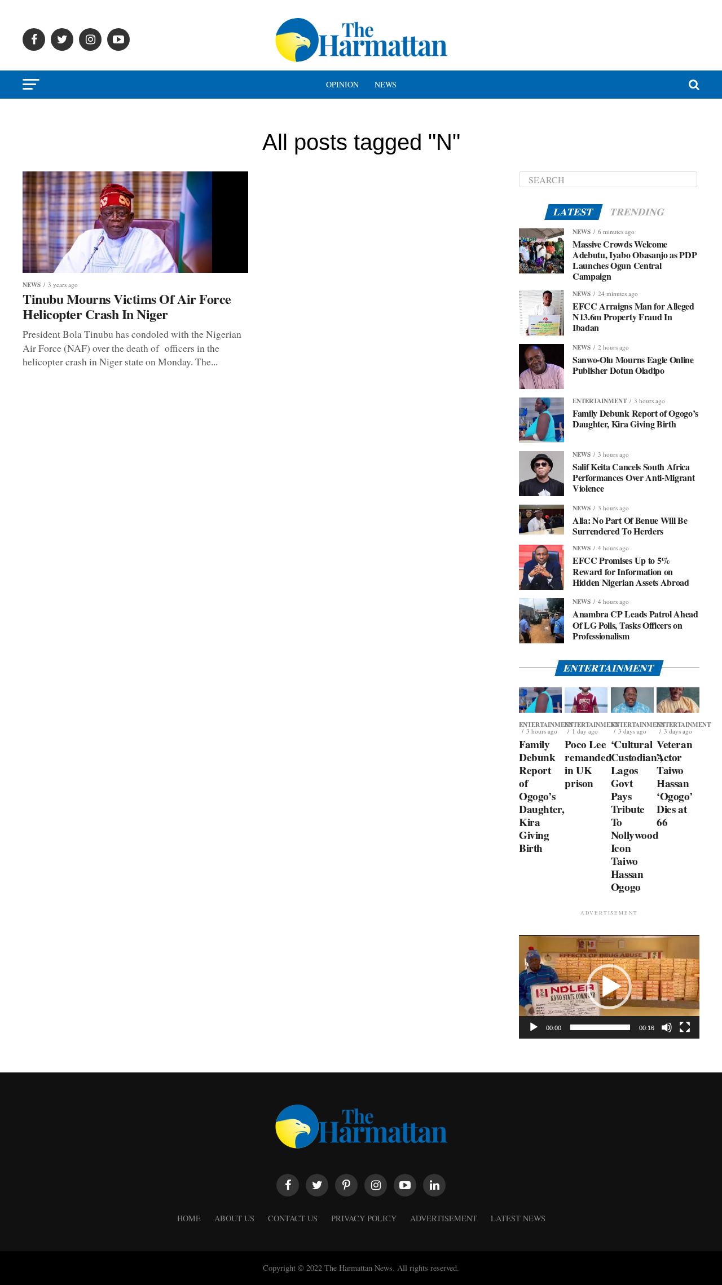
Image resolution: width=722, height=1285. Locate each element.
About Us (234, 1218)
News (386, 84)
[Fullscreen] (684, 1027)
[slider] (600, 1027)
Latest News (518, 1218)
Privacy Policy (364, 1218)
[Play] (533, 1027)
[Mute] (666, 1027)
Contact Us (293, 1218)
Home (189, 1218)
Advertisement (443, 1218)
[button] (609, 986)
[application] (609, 987)
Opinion (342, 84)
